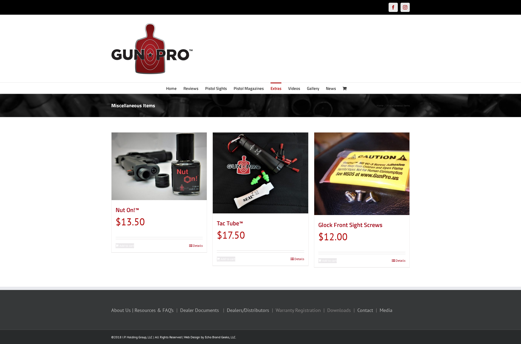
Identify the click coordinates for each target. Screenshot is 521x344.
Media (386, 310)
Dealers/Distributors (248, 310)
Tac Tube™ (230, 223)
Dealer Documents (199, 310)
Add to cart (126, 246)
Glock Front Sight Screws (350, 224)
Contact (365, 310)
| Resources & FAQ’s (153, 310)
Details (198, 246)
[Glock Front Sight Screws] (361, 173)
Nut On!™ (127, 209)
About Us (121, 310)
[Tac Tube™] (260, 172)
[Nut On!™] (159, 166)
